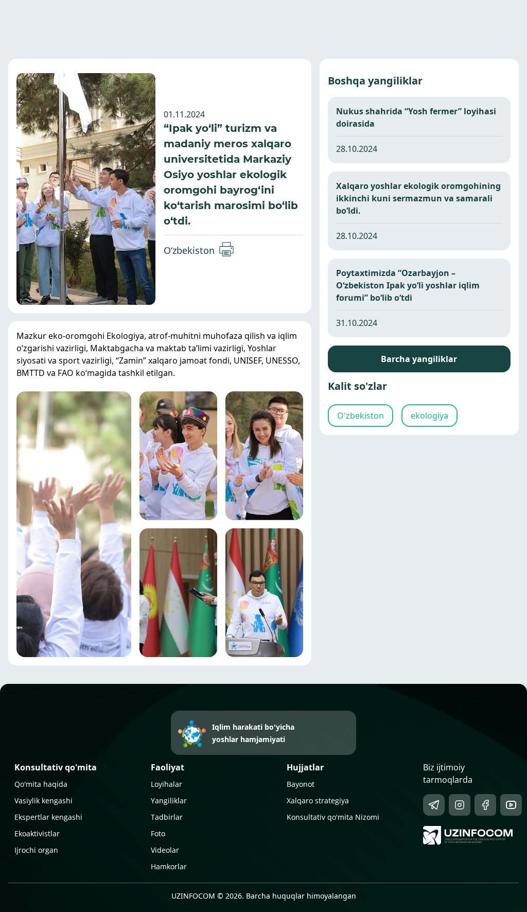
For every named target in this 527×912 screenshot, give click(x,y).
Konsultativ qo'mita (55, 767)
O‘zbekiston (189, 250)
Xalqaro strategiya (318, 800)
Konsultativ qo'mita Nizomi (333, 817)
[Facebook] (485, 805)
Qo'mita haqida (40, 784)
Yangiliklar (169, 800)
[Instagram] (459, 805)
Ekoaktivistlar (37, 833)
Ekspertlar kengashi (48, 817)
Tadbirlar (167, 817)
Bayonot (300, 784)
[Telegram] (434, 805)
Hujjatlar (305, 767)
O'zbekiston (360, 415)
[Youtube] (511, 805)
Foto (158, 833)
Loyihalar (166, 784)
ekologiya (429, 415)
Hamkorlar (169, 866)
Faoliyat (167, 767)
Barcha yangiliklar (419, 359)
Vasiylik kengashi (43, 800)
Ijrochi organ (36, 850)
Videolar (165, 850)
